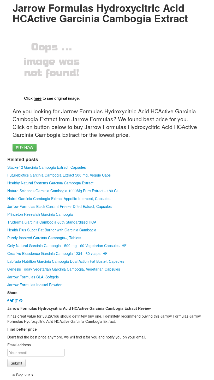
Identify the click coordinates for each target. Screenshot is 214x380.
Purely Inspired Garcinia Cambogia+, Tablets (44, 237)
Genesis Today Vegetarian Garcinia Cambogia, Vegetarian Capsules (63, 269)
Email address (19, 344)
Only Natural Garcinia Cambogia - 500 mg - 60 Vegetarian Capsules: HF (67, 245)
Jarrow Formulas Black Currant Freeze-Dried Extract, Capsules (59, 206)
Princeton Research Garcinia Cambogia (40, 214)
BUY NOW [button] (24, 147)
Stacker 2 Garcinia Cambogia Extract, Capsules (46, 167)
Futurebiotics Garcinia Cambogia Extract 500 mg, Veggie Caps (59, 175)
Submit (16, 363)
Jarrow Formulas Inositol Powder (34, 284)
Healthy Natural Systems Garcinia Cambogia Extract (50, 182)
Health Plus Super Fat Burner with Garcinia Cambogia (51, 229)
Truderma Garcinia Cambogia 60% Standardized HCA (51, 222)
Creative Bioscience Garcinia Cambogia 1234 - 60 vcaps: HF (57, 253)
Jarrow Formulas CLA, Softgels (33, 276)
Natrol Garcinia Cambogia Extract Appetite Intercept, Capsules (58, 198)
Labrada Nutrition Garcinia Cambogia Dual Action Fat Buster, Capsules (65, 261)
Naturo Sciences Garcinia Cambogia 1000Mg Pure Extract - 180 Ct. (63, 190)
